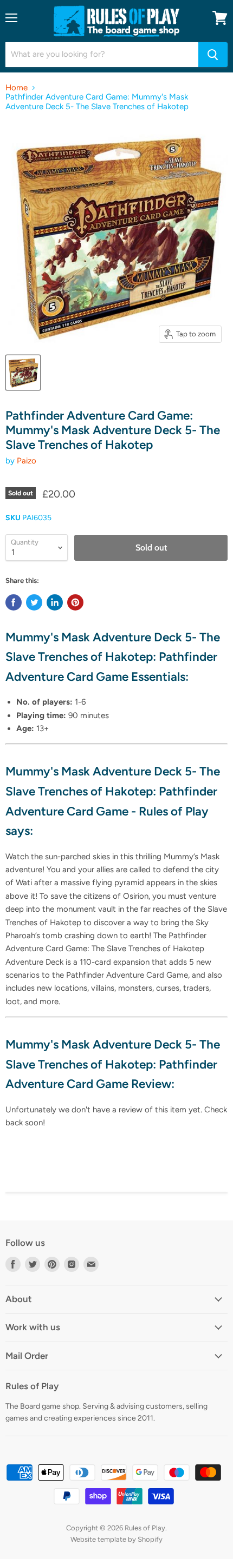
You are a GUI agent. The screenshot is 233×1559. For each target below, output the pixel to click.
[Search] (213, 54)
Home (16, 87)
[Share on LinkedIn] (55, 602)
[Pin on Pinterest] (75, 602)
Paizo (26, 461)
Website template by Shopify (116, 1539)
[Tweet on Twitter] (34, 602)
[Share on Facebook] (13, 602)
